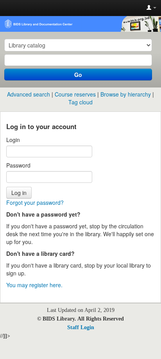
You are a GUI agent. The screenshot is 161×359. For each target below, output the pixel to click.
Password (18, 165)
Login (13, 140)
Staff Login (80, 327)
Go (78, 74)
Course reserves (75, 94)
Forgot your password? (35, 202)
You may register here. (34, 285)
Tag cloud (80, 102)
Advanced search (28, 94)
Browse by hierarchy (125, 94)
